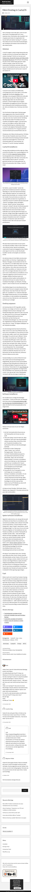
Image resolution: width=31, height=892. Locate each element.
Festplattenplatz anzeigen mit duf (13, 613)
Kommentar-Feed (7, 849)
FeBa (7, 665)
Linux (17, 638)
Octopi (19, 643)
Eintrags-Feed (6, 846)
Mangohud (5, 544)
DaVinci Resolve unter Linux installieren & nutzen (14, 654)
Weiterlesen (6, 49)
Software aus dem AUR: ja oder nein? (11, 812)
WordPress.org (6, 851)
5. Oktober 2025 (7, 13)
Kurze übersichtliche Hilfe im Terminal (11, 815)
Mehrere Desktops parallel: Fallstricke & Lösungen (14, 817)
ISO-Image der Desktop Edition (17, 154)
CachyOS (13, 638)
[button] (7, 627)
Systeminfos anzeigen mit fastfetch (13, 619)
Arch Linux (6, 643)
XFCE (16, 640)
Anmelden (5, 844)
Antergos (17, 94)
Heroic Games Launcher (16, 542)
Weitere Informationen (17, 886)
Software (12, 640)
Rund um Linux (6, 1)
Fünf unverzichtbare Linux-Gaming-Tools (12, 650)
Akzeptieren (17, 888)
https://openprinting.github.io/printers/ (16, 734)
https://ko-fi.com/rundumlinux (10, 866)
